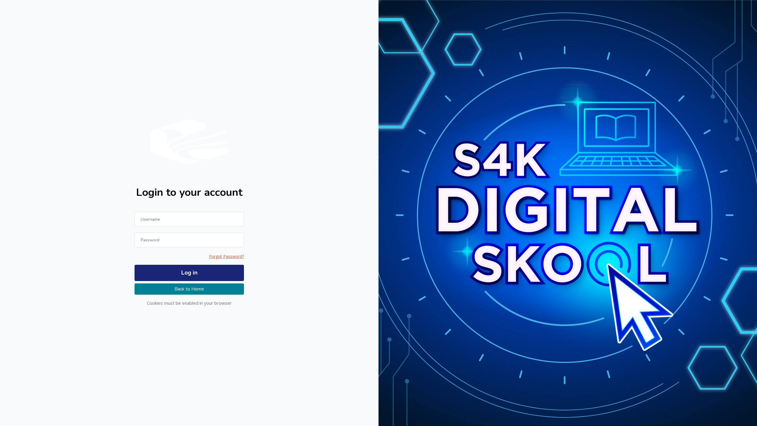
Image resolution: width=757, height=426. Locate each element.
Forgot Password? (226, 256)
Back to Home (189, 289)
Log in (189, 273)
